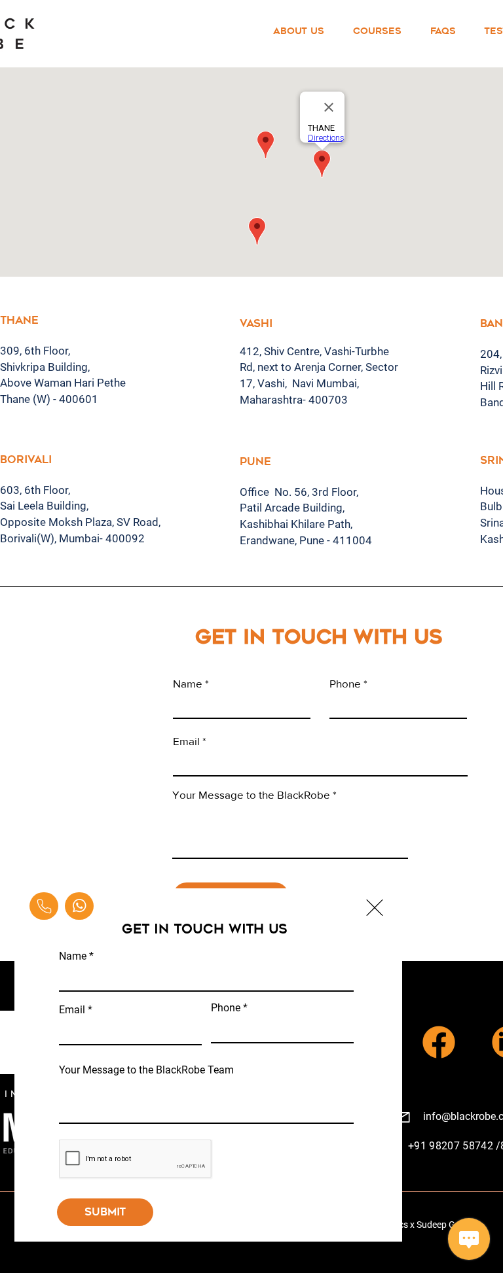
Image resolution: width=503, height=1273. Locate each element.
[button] (374, 907)
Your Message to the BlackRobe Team (146, 1070)
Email (72, 1010)
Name (72, 956)
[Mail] (43, 906)
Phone (225, 1008)
